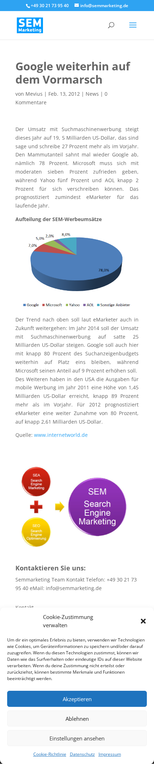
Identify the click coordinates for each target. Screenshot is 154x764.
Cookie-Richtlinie (49, 754)
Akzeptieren (77, 699)
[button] (143, 621)
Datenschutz (82, 754)
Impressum (109, 754)
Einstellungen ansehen (77, 738)
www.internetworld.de (61, 434)
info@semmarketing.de (74, 588)
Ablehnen (77, 718)
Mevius (34, 93)
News (92, 93)
